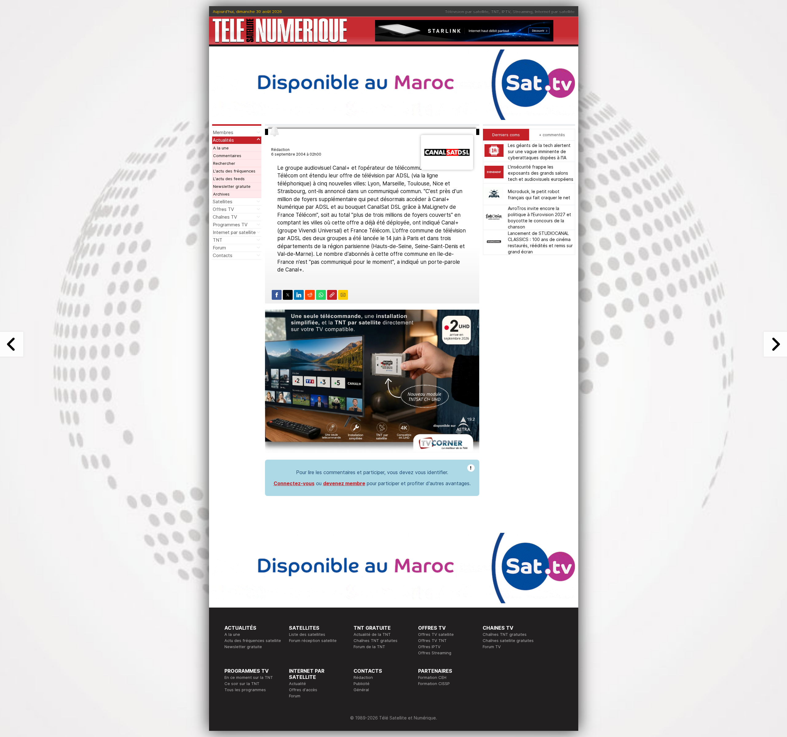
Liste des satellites (307, 634)
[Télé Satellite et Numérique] (280, 30)
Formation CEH (432, 677)
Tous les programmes (245, 689)
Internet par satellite (555, 11)
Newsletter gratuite (232, 186)
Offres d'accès (303, 689)
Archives (221, 194)
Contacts (222, 255)
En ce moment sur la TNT (248, 677)
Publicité (362, 683)
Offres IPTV (429, 646)
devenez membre (344, 483)
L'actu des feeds (229, 178)
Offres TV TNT (432, 640)
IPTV (506, 11)
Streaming (522, 11)
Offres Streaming (434, 652)
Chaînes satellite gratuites (508, 640)
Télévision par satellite (466, 11)
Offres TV (223, 209)
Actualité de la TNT (372, 634)
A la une (221, 147)
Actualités (223, 140)
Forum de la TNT (369, 646)
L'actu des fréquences (234, 170)
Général (361, 689)
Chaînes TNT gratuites (375, 640)
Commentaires (227, 155)
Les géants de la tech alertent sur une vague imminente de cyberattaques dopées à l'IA (539, 151)
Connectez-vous (294, 483)
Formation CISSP (434, 683)
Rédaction (363, 677)
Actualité (297, 683)
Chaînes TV (225, 217)
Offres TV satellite (436, 634)
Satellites (222, 201)
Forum (219, 248)
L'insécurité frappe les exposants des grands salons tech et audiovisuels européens (540, 172)
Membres (223, 132)
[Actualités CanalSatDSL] (447, 168)
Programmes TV (230, 225)
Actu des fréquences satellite (252, 640)
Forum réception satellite (313, 640)
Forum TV (492, 646)
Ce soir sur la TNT (241, 683)
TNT (495, 11)
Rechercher (224, 163)
